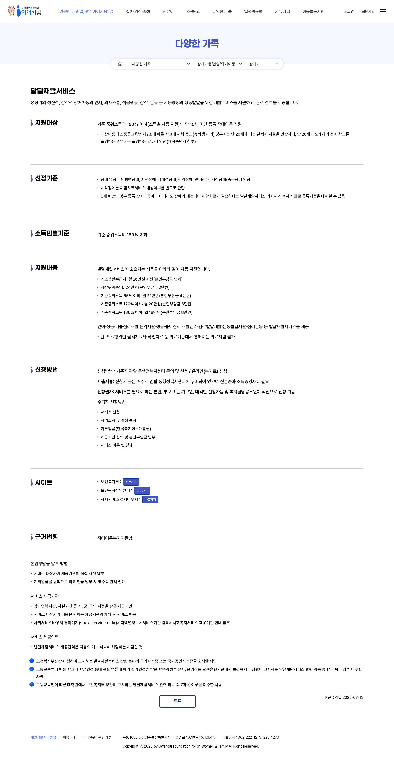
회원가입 (368, 11)
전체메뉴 (384, 11)
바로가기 (131, 482)
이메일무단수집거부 (97, 737)
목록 (177, 701)
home (120, 64)
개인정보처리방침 (43, 737)
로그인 (349, 11)
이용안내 (69, 737)
